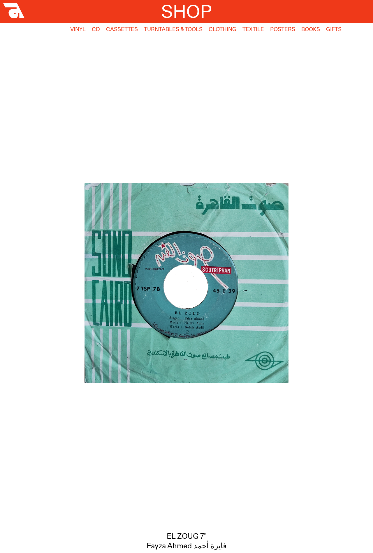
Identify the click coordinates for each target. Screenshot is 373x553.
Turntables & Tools (173, 29)
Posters (282, 29)
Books (310, 29)
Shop (186, 11)
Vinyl (78, 29)
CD (96, 29)
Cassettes (122, 29)
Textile (253, 29)
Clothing (222, 29)
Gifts (334, 29)
